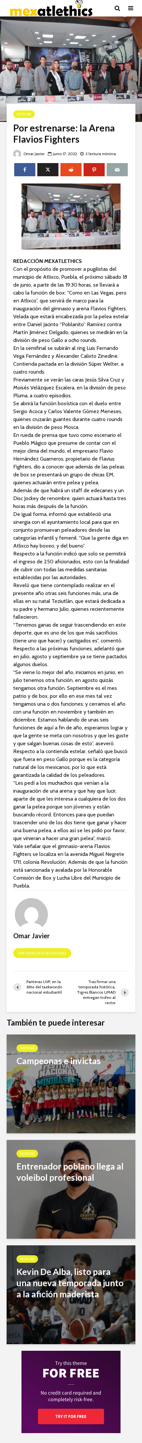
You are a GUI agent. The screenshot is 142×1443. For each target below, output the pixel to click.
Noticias (24, 114)
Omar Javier (33, 153)
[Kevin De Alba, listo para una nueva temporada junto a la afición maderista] (71, 1294)
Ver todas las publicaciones (42, 953)
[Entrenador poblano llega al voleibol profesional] (71, 1189)
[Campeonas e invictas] (71, 1083)
